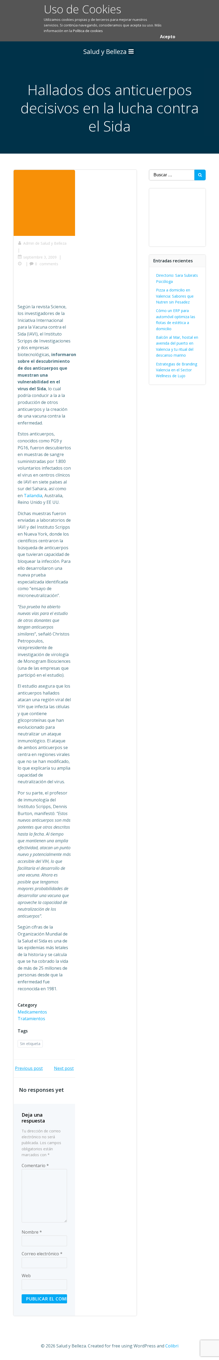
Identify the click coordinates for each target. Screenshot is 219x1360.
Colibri (171, 1346)
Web (26, 1276)
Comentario (35, 1165)
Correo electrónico (42, 1254)
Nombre (32, 1232)
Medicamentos (32, 1012)
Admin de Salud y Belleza (45, 243)
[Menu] (131, 51)
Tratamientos (31, 1019)
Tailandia (33, 495)
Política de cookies (88, 30)
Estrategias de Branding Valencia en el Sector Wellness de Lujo (176, 370)
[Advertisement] (115, 287)
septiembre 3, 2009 (40, 257)
